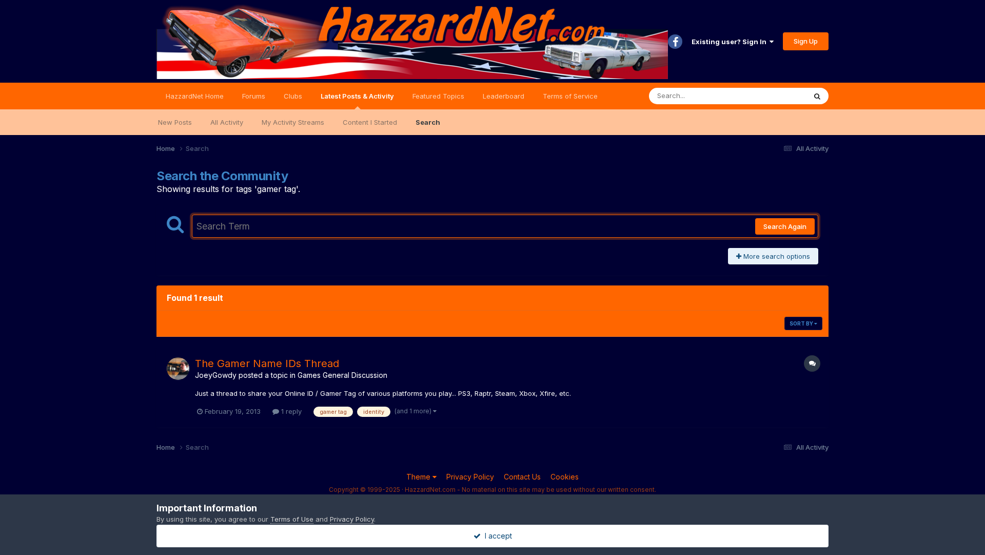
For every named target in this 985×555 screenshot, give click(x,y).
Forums (253, 96)
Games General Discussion (342, 375)
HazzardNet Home (195, 96)
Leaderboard (503, 96)
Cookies (564, 476)
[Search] (817, 96)
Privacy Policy (470, 476)
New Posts (175, 122)
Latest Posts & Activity (357, 96)
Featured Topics (438, 96)
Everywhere (774, 96)
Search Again (784, 226)
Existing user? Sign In (731, 41)
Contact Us (522, 476)
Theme (419, 476)
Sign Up (806, 41)
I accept (496, 535)
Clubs (293, 96)
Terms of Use (291, 519)
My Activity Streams (293, 122)
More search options (775, 256)
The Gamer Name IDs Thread (267, 363)
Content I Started (370, 122)
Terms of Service (570, 96)
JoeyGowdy (216, 375)
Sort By (802, 323)
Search (428, 122)
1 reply (290, 411)
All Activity (226, 122)
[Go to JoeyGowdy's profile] (178, 368)
